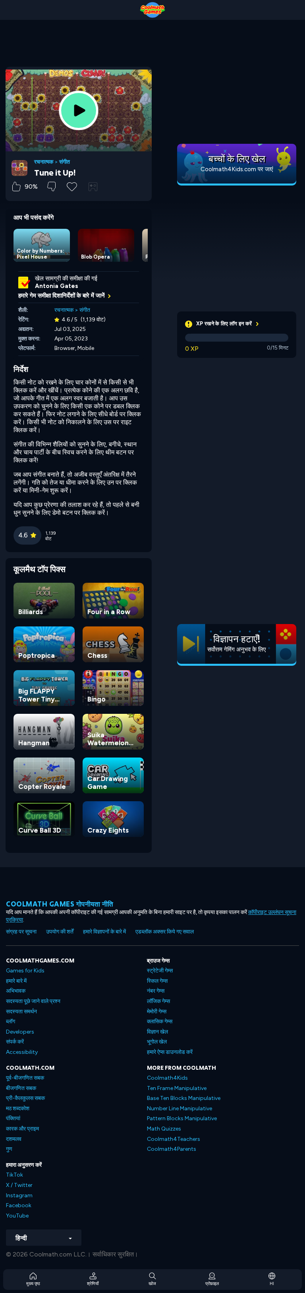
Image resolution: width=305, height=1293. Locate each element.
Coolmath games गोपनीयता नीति (60, 903)
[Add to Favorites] (71, 186)
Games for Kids (25, 970)
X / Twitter (19, 1185)
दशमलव (13, 1139)
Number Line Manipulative (179, 1108)
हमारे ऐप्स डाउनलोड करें (170, 1052)
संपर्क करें (15, 1041)
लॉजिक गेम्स (158, 1001)
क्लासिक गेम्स (159, 1021)
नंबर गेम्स (155, 991)
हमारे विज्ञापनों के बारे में (104, 931)
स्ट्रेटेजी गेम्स (160, 970)
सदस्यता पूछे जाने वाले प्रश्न (33, 1001)
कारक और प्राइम (22, 1128)
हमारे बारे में (16, 981)
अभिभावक (15, 991)
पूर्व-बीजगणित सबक (25, 1078)
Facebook (18, 1205)
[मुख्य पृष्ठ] (152, 10)
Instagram (19, 1195)
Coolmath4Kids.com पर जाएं (237, 169)
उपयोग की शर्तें (59, 931)
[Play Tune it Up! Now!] (78, 110)
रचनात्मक (43, 162)
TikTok (14, 1174)
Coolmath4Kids (167, 1078)
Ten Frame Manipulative (177, 1088)
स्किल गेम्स (157, 981)
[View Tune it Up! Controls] (92, 186)
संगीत (64, 162)
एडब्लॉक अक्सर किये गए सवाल (164, 931)
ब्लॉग (10, 1021)
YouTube (17, 1215)
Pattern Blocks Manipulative (182, 1118)
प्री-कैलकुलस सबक (25, 1098)
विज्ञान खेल (157, 1031)
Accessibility (22, 1052)
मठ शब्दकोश (17, 1108)
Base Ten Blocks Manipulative (183, 1098)
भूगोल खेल (157, 1041)
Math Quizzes (164, 1128)
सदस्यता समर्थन (21, 1011)
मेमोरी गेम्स (156, 1011)
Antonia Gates (56, 286)
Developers (20, 1031)
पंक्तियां (13, 1118)
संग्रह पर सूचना (21, 931)
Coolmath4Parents (171, 1149)
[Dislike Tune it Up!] (51, 186)
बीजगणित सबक (21, 1088)
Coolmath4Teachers (173, 1139)
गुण (9, 1149)
